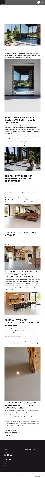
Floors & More (14, 242)
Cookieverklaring (23, 474)
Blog (5, 462)
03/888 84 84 (7, 449)
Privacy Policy (16, 474)
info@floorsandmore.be (9, 452)
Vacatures (6, 465)
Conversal (38, 476)
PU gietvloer (26, 136)
